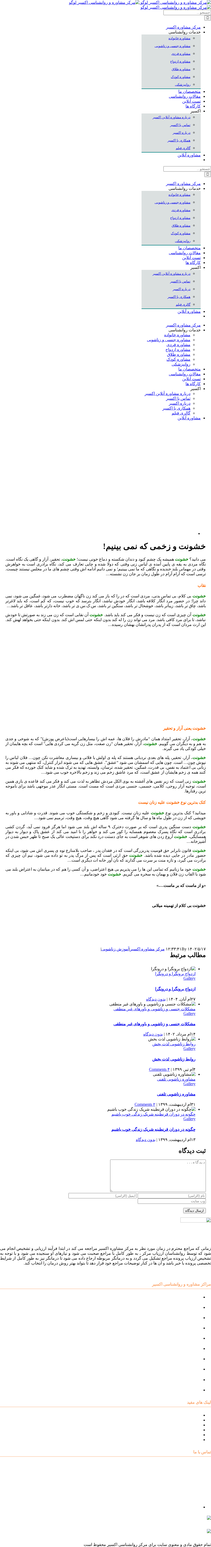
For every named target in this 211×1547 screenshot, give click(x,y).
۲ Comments (145, 1104)
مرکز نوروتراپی (188, 1307)
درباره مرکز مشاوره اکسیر (178, 1420)
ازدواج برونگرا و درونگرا (175, 973)
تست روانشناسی (186, 1390)
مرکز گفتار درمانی (185, 1317)
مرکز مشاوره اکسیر (147, 949)
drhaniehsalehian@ (162, 1533)
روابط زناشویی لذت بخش (174, 1044)
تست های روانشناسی (182, 1425)
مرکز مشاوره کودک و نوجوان (176, 1297)
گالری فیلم (191, 1439)
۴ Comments (159, 1069)
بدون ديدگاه (156, 999)
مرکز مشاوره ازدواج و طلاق (177, 1379)
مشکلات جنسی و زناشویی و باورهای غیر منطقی (154, 1009)
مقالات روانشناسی (185, 1430)
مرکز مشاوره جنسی (183, 1359)
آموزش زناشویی (115, 949)
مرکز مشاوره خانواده (182, 1348)
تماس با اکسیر (188, 1435)
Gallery (189, 978)
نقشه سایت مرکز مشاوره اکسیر (173, 1415)
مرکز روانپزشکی (186, 1328)
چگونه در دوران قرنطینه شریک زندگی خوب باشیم (153, 1114)
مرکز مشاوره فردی (184, 1369)
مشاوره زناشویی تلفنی (176, 1079)
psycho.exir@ (159, 1520)
